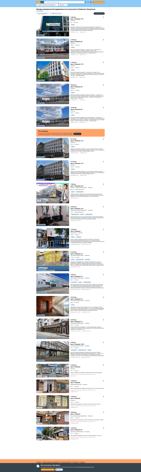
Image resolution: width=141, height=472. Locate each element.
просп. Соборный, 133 (76, 19)
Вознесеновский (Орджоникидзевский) (78, 210)
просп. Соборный (75, 231)
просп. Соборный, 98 (76, 429)
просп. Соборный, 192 (76, 208)
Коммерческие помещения (44, 133)
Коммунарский (73, 232)
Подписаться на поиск (56, 13)
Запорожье (72, 20)
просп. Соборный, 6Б (76, 41)
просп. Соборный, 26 (76, 253)
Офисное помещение (68, 133)
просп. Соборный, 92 (76, 276)
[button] (91, 2)
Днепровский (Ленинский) (81, 187)
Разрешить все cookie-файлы (48, 469)
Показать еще (77, 133)
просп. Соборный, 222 (76, 186)
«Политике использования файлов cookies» (85, 467)
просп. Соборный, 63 (76, 299)
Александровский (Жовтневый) (77, 255)
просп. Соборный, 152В (77, 344)
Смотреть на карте (100, 13)
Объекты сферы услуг (56, 133)
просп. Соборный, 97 (76, 321)
